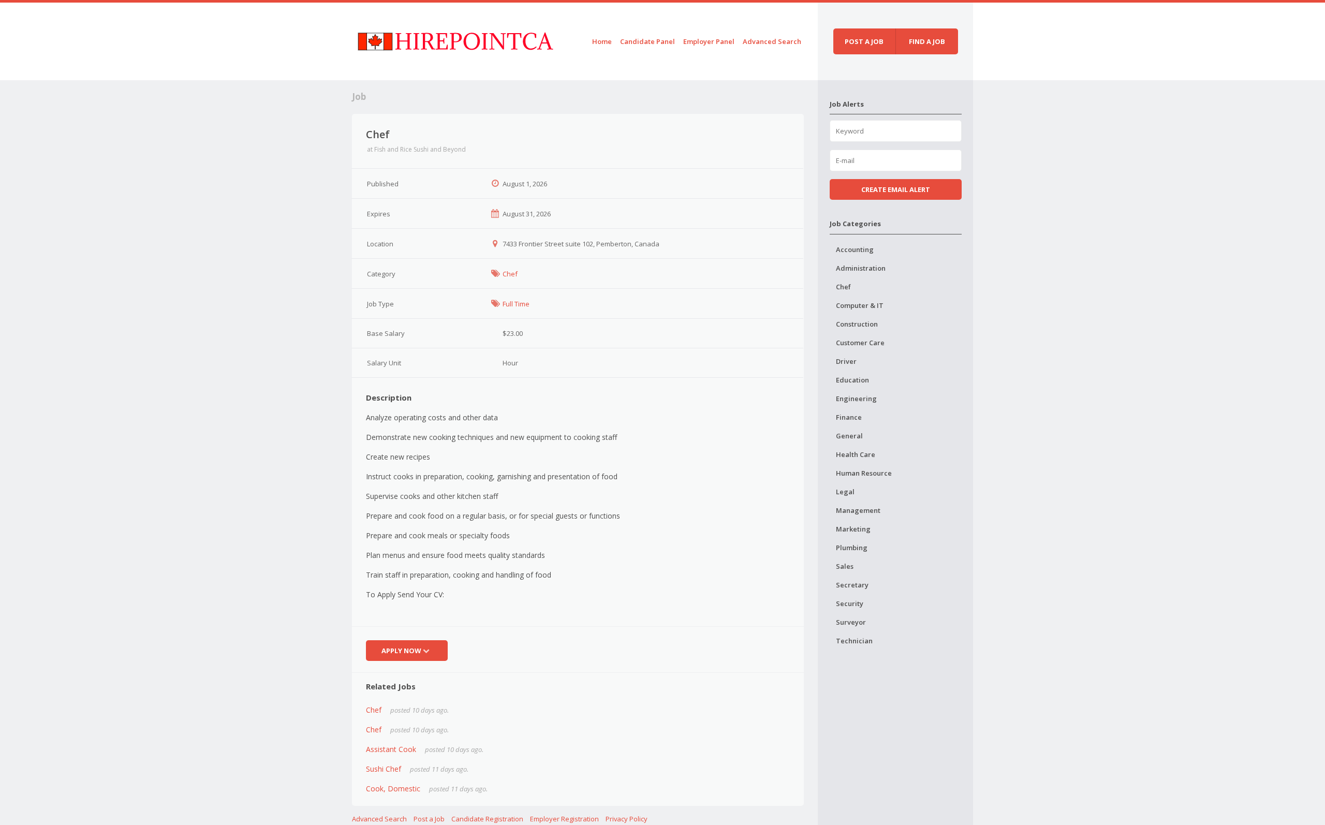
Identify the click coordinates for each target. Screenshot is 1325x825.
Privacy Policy (626, 818)
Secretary (852, 585)
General (849, 435)
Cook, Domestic (393, 788)
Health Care (855, 454)
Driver (846, 361)
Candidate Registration (487, 818)
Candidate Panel (647, 41)
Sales (844, 566)
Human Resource (864, 473)
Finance (849, 417)
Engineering (856, 398)
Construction (857, 324)
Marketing (853, 529)
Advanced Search (772, 41)
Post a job (864, 41)
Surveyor (851, 622)
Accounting (855, 249)
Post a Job (429, 818)
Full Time (516, 303)
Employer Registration (564, 818)
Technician (854, 640)
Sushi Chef (383, 769)
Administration (861, 268)
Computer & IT (860, 305)
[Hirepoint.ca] (455, 39)
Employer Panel (708, 41)
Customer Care (860, 342)
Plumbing (851, 547)
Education (852, 380)
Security (849, 603)
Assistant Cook (391, 749)
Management (858, 510)
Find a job (927, 41)
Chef (510, 273)
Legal (845, 491)
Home (602, 41)
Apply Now (401, 650)
